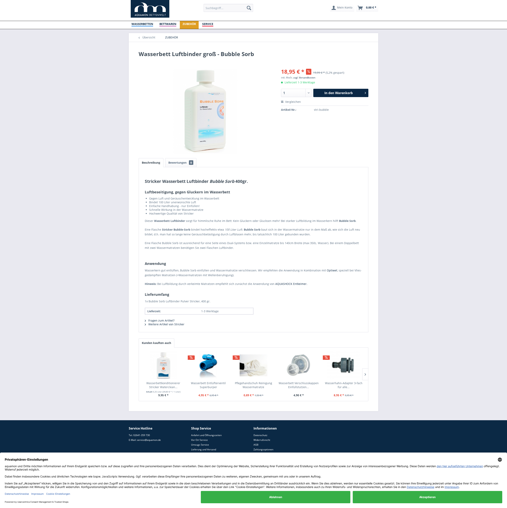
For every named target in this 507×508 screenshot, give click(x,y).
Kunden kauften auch (156, 343)
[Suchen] (249, 8)
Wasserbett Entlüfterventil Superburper (208, 385)
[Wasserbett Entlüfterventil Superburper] (208, 365)
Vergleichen (292, 102)
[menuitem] (228, 8)
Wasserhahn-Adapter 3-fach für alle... (343, 385)
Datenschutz (260, 435)
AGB (256, 444)
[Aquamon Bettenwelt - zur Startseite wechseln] (150, 9)
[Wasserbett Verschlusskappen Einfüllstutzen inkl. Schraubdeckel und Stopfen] (298, 365)
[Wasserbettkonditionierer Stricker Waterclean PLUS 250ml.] (163, 365)
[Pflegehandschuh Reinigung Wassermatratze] (253, 365)
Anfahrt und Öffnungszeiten (206, 435)
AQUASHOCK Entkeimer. (291, 284)
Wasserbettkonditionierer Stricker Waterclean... (163, 385)
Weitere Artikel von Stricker (166, 324)
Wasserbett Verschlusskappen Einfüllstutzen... (299, 385)
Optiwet (332, 270)
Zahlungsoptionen (263, 449)
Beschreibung (151, 162)
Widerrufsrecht (262, 440)
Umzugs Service (200, 444)
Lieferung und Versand (203, 449)
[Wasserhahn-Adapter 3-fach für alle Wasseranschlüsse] (343, 365)
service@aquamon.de (149, 440)
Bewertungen (180, 162)
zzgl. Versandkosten (304, 77)
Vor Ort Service (199, 440)
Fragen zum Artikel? (161, 320)
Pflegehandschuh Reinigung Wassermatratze (253, 385)
